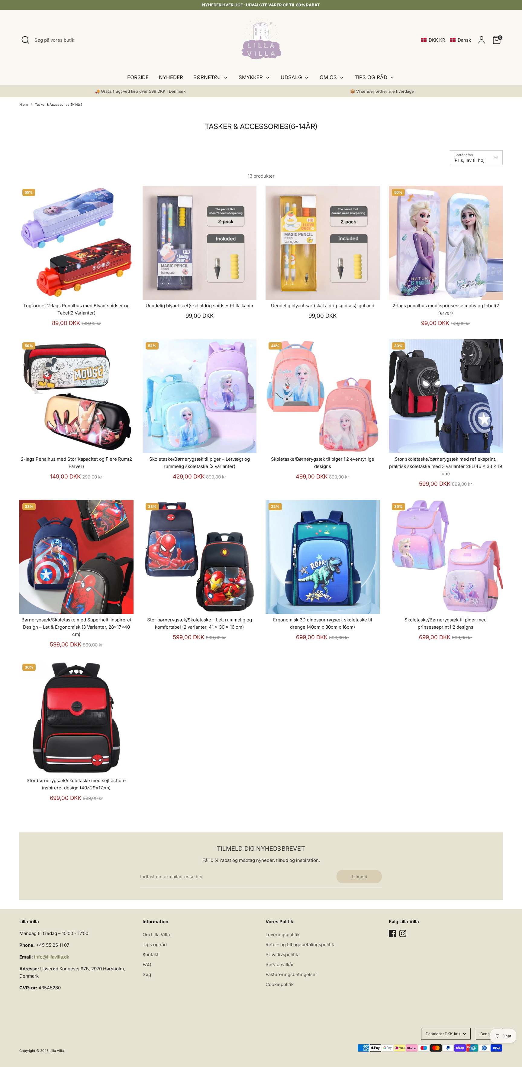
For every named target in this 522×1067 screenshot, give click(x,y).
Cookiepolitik (280, 984)
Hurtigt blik (76, 290)
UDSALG (292, 77)
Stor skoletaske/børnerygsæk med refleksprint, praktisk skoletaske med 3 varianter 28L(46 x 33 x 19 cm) (445, 466)
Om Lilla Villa (156, 934)
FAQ (147, 964)
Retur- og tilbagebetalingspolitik (300, 944)
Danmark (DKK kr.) (443, 1033)
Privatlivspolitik (282, 954)
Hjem (23, 104)
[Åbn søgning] (25, 40)
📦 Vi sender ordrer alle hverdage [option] (382, 91)
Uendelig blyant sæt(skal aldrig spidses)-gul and (322, 305)
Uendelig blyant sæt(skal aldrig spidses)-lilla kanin (199, 305)
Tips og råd (155, 944)
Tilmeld (359, 876)
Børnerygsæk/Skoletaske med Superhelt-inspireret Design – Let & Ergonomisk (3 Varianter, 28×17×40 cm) (76, 627)
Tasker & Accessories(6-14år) (58, 104)
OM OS (329, 77)
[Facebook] (392, 933)
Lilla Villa (57, 1051)
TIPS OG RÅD (372, 77)
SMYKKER (251, 77)
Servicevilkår (280, 964)
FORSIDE (138, 77)
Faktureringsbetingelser (291, 974)
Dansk (486, 1033)
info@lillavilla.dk (51, 957)
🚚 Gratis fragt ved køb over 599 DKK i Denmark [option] (140, 91)
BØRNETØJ (207, 77)
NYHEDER (171, 77)
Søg (147, 974)
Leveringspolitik (283, 934)
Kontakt (151, 954)
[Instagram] (402, 933)
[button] (446, 40)
